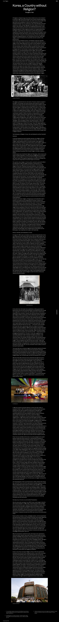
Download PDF (6, 620)
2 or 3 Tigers (5, 1)
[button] (57, 312)
